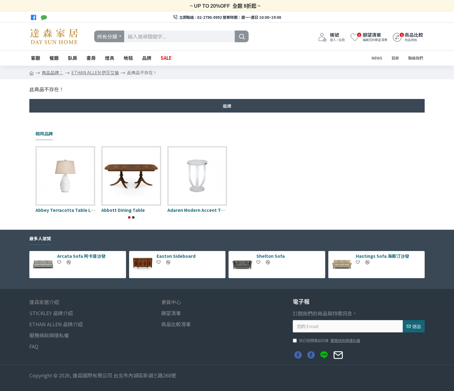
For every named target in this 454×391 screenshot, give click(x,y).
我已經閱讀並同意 (329, 340)
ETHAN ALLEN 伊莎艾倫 (95, 72)
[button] (129, 217)
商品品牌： (52, 72)
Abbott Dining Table (123, 210)
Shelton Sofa (270, 256)
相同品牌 (44, 134)
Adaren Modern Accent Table (197, 210)
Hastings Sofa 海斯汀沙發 (382, 256)
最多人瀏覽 (40, 238)
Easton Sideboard (176, 256)
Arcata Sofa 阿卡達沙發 (81, 256)
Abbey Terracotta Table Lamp (65, 210)
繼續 (227, 106)
